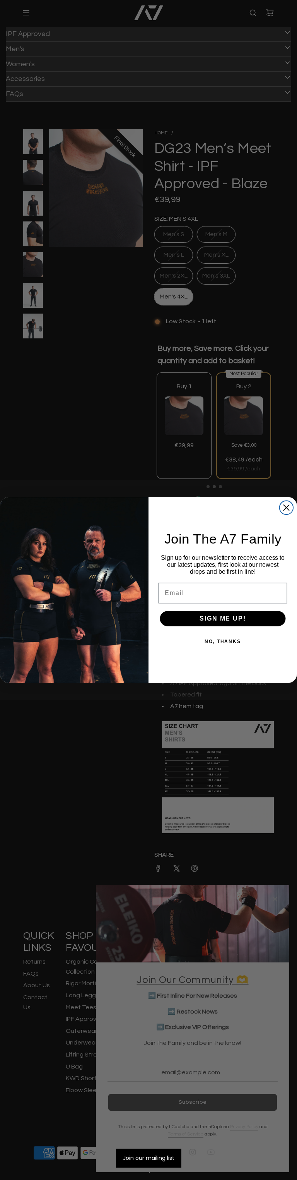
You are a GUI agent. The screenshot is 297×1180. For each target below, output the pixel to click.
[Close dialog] (286, 508)
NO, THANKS (223, 642)
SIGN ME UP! (223, 619)
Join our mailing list (148, 1158)
